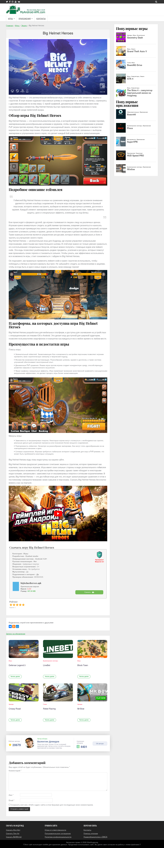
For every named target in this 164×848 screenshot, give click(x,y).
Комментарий (15, 770)
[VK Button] (19, 2)
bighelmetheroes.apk (31, 583)
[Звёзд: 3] (17, 604)
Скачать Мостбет (13, 830)
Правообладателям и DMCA (95, 837)
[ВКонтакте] (10, 626)
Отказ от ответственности (55, 830)
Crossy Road (15, 708)
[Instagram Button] (12, 2)
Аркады (11, 704)
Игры (10, 19)
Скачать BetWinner (14, 837)
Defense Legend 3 (17, 665)
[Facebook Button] (9, 2)
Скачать (87, 592)
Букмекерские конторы (50, 661)
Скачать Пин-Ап (12, 833)
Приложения (25, 19)
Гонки (45, 704)
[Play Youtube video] (58, 513)
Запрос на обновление (15, 633)
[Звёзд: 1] (10, 604)
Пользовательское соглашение (58, 833)
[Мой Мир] (17, 626)
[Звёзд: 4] (20, 604)
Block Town (82, 665)
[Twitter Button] (7, 2)
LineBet (46, 665)
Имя (11, 795)
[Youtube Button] (16, 2)
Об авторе (100, 743)
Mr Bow (80, 708)
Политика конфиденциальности (58, 837)
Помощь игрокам (91, 833)
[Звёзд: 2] (14, 604)
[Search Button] (156, 2)
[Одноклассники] (13, 626)
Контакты (41, 19)
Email (11, 800)
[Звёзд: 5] (23, 604)
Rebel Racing (49, 708)
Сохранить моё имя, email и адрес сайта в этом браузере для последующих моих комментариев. (52, 805)
